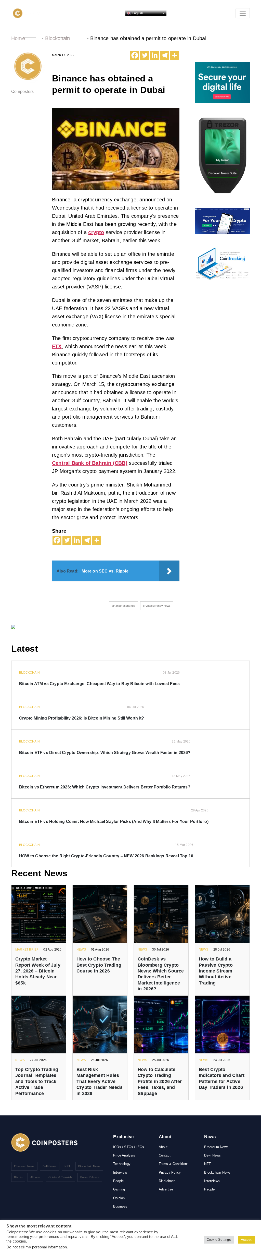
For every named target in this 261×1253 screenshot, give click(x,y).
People (118, 1181)
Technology (121, 1164)
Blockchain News (89, 1166)
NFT (67, 1166)
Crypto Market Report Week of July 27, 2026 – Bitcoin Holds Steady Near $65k (37, 971)
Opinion (119, 1198)
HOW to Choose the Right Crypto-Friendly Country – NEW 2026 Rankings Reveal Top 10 (106, 856)
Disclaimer (167, 1181)
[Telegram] (164, 55)
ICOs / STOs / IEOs (128, 1147)
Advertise (166, 1189)
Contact (165, 1155)
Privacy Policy (170, 1172)
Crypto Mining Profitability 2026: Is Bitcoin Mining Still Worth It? (81, 718)
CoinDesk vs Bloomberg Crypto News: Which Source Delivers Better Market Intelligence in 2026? (161, 973)
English (137, 13)
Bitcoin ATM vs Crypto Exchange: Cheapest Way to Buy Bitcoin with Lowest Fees (99, 684)
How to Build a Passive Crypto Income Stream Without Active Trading (216, 971)
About (163, 1147)
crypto (96, 232)
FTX (57, 346)
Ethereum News (24, 1166)
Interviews (212, 1181)
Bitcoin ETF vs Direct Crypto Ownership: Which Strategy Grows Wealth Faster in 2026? (105, 752)
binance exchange (123, 605)
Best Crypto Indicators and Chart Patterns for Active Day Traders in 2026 (221, 1078)
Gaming (119, 1189)
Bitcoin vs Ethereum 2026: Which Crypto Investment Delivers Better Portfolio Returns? (104, 787)
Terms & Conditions (174, 1164)
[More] (174, 55)
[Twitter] (144, 55)
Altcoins (35, 1177)
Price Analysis (124, 1155)
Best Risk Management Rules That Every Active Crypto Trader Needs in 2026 (99, 1081)
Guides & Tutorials (60, 1177)
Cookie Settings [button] (219, 1240)
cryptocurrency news (157, 605)
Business (120, 1206)
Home (18, 38)
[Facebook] (134, 55)
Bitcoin (18, 1177)
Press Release (89, 1177)
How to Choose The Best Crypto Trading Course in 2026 (98, 965)
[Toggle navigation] (243, 13)
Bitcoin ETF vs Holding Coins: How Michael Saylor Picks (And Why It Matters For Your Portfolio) (113, 821)
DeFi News (50, 1166)
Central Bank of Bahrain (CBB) (89, 463)
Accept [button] (246, 1240)
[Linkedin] (154, 55)
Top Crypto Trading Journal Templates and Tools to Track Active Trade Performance (36, 1081)
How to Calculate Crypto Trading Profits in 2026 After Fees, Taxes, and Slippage (160, 1081)
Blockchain (57, 38)
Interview (120, 1172)
